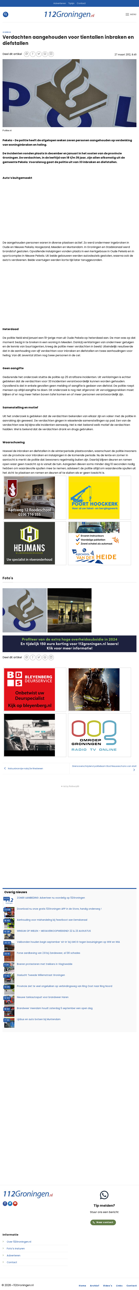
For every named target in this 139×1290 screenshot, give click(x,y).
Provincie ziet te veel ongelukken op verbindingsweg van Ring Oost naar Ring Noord (64, 986)
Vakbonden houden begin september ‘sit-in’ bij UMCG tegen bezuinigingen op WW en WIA (68, 942)
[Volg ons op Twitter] (10, 1203)
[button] (5, 14)
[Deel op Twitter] (39, 54)
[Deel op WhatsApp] (26, 54)
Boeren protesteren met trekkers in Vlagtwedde (44, 964)
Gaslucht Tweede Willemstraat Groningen (41, 975)
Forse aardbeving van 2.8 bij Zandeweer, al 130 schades (48, 953)
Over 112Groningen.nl (19, 1241)
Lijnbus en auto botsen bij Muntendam (39, 1019)
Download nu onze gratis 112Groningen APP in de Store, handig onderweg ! (59, 908)
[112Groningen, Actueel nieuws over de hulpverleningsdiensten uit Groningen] (69, 14)
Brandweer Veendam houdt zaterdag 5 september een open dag (55, 1008)
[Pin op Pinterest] (45, 54)
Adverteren (59, 3)
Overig (7, 32)
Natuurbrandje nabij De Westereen (25, 768)
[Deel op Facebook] (33, 54)
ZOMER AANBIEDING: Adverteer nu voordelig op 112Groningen (51, 897)
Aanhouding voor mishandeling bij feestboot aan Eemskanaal (52, 920)
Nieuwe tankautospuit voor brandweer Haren (42, 997)
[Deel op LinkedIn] (51, 54)
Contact (81, 3)
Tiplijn (71, 3)
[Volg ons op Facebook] (5, 1203)
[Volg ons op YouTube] (15, 1203)
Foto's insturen (16, 1248)
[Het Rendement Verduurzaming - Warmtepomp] (69, 644)
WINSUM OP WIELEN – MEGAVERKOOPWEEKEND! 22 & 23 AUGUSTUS (54, 931)
